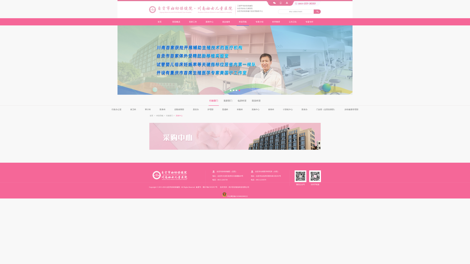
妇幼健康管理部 (351, 109)
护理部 (210, 109)
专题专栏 (309, 22)
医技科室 (256, 100)
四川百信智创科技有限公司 (239, 187)
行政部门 (213, 100)
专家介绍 (259, 22)
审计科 (148, 109)
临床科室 (242, 100)
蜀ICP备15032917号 (210, 187)
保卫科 (133, 109)
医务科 (162, 109)
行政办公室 (116, 109)
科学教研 (276, 22)
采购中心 (255, 109)
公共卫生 (293, 22)
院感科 (225, 109)
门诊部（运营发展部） (326, 109)
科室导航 (243, 22)
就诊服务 (226, 22)
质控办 (196, 109)
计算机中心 (288, 109)
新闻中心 (209, 22)
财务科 (271, 109)
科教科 (240, 109)
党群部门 (227, 100)
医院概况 (176, 22)
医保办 (304, 109)
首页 (160, 22)
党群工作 (193, 22)
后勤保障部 (179, 109)
